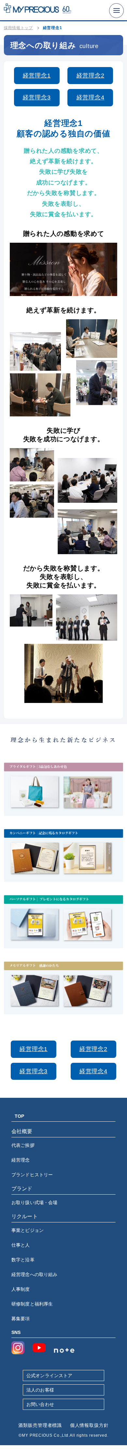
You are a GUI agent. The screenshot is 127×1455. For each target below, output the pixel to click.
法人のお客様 (40, 1390)
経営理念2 (91, 75)
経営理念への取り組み (34, 1274)
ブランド (22, 1188)
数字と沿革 (23, 1259)
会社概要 (22, 1131)
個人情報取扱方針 (89, 1425)
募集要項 (20, 1318)
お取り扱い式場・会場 (34, 1202)
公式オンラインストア (49, 1375)
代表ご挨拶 (23, 1145)
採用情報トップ (18, 28)
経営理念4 (91, 97)
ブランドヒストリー (32, 1174)
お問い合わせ (40, 1404)
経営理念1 (37, 75)
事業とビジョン (27, 1230)
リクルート (24, 1216)
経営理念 (20, 1160)
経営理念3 (37, 97)
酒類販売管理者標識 (40, 1425)
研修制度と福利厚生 (32, 1303)
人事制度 (20, 1289)
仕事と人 (20, 1245)
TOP (19, 1116)
